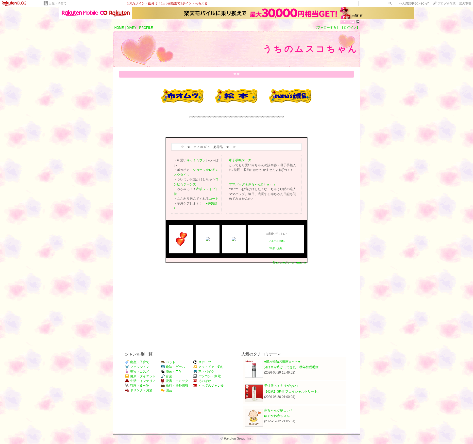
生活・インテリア (143, 381)
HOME (119, 28)
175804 (347, 22)
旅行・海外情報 (177, 385)
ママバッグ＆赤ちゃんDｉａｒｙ (252, 184)
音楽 (169, 376)
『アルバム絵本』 (276, 241)
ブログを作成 (447, 3)
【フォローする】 (326, 27)
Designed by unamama (289, 262)
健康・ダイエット (143, 376)
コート (214, 198)
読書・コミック (177, 381)
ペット (170, 362)
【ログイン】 (350, 27)
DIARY (131, 28)
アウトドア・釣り (211, 367)
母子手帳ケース (240, 160)
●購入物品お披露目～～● (282, 361)
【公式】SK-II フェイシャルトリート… (292, 391)
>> (414, 3)
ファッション (139, 367)
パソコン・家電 (209, 376)
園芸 (169, 390)
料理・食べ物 (139, 385)
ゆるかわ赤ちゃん (277, 416)
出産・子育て (58, 3)
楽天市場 (465, 3)
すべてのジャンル (211, 385)
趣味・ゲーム (175, 367)
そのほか (204, 381)
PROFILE (146, 28)
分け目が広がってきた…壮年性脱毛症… (293, 367)
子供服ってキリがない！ (281, 386)
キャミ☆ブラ (196, 160)
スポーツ (204, 362)
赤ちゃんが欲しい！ (278, 410)
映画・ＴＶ (174, 371)
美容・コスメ (139, 371)
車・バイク (206, 371)
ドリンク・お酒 (141, 390)
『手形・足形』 (276, 248)
